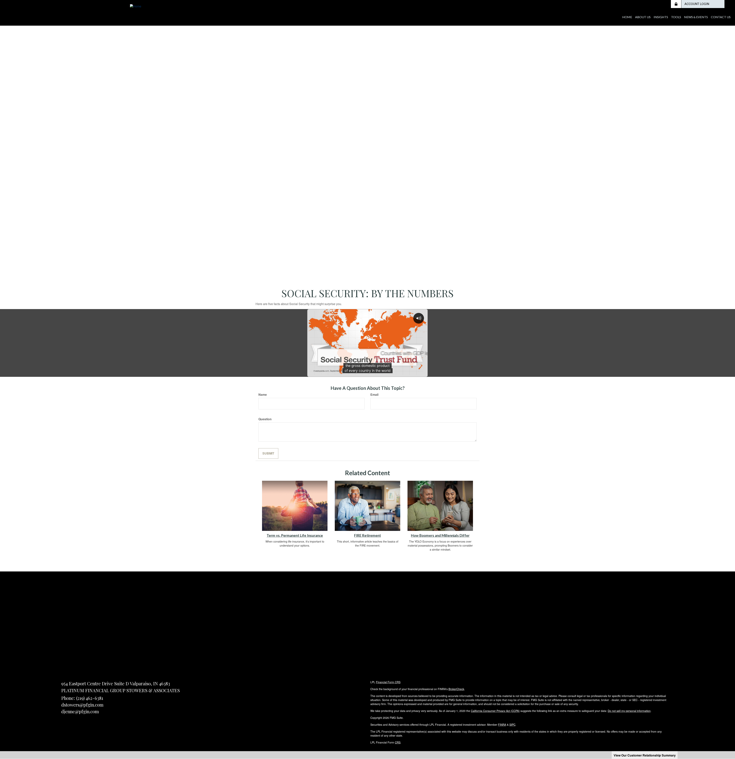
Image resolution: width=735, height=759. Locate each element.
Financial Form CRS (388, 682)
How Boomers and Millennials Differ (440, 535)
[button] (643, 17)
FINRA (502, 724)
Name (262, 395)
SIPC (512, 724)
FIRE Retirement (367, 535)
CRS (397, 742)
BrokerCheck (456, 689)
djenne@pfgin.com (80, 711)
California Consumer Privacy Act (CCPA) (495, 711)
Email (374, 395)
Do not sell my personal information (629, 711)
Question (265, 419)
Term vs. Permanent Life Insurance (295, 535)
